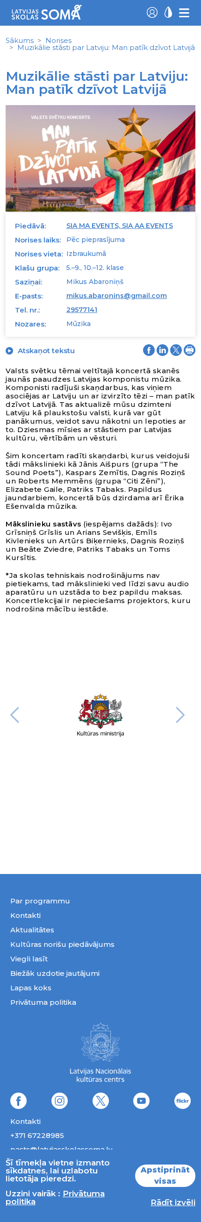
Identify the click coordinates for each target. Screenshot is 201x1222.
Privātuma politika (43, 1002)
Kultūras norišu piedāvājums (62, 944)
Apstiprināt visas (165, 1175)
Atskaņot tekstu (46, 350)
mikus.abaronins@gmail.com (116, 295)
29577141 (81, 310)
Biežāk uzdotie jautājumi (55, 973)
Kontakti (25, 915)
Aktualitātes (32, 929)
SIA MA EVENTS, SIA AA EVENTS (119, 225)
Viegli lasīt (29, 958)
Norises (58, 40)
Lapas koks (30, 987)
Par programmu (40, 900)
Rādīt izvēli (173, 1202)
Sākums (20, 40)
